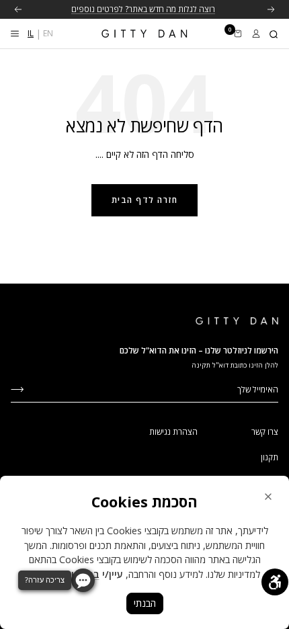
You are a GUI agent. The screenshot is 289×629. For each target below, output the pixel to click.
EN (48, 33)
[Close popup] (268, 496)
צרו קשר (264, 431)
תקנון (269, 457)
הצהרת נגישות (173, 431)
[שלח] (17, 388)
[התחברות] (256, 34)
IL (31, 33)
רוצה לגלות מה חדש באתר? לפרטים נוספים (143, 9)
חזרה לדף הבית (145, 200)
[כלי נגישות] (274, 582)
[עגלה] (238, 34)
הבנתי (145, 603)
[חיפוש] (274, 34)
